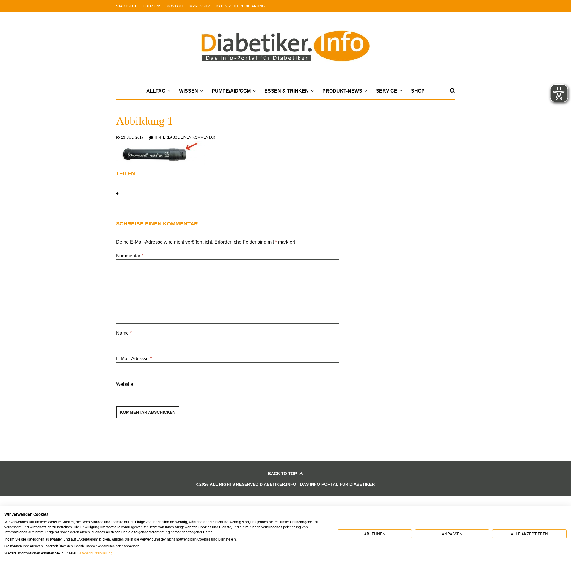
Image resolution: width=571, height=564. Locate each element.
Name (124, 333)
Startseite (126, 6)
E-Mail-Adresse (134, 358)
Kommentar (129, 255)
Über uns (152, 6)
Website (124, 384)
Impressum (199, 6)
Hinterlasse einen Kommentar (185, 137)
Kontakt (175, 6)
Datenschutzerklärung (240, 6)
